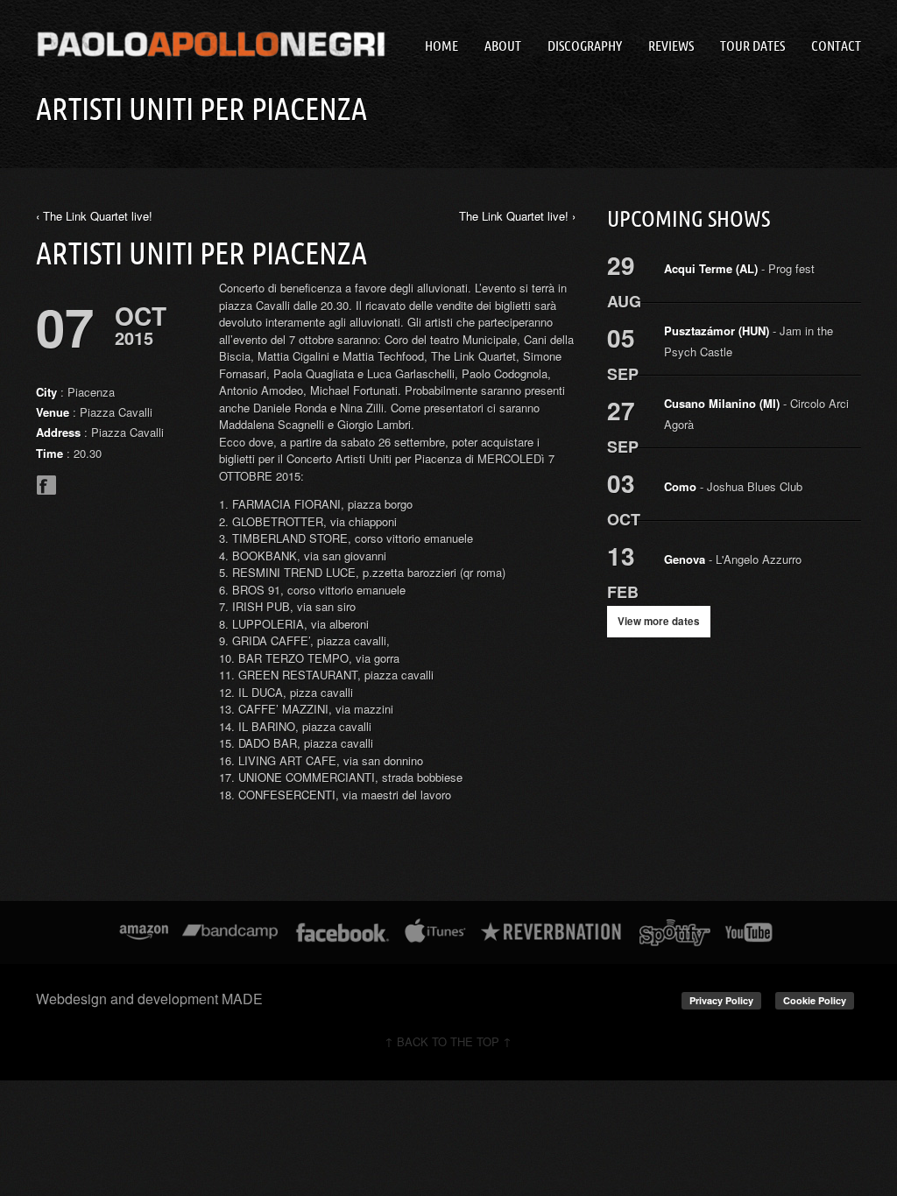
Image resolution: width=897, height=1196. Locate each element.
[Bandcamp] (229, 932)
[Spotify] (674, 932)
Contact (836, 45)
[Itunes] (435, 932)
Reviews (671, 45)
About (502, 45)
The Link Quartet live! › (517, 216)
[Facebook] (342, 932)
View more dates (659, 621)
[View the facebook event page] (46, 490)
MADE (242, 998)
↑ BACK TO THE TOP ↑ (448, 1041)
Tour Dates (752, 45)
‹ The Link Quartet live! (94, 216)
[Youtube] (750, 932)
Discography (584, 45)
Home (441, 45)
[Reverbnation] (552, 932)
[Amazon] (144, 932)
